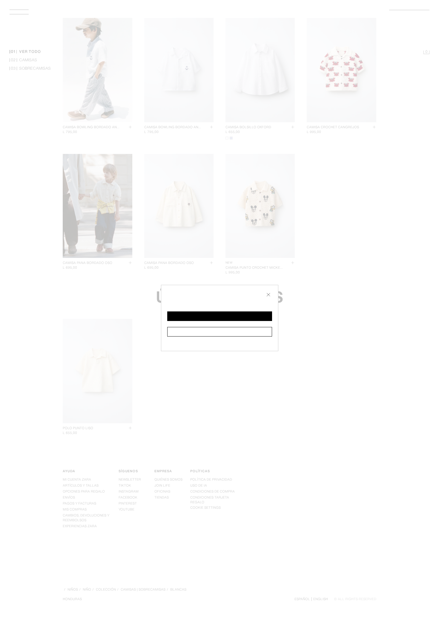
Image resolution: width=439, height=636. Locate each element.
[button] (219, 316)
